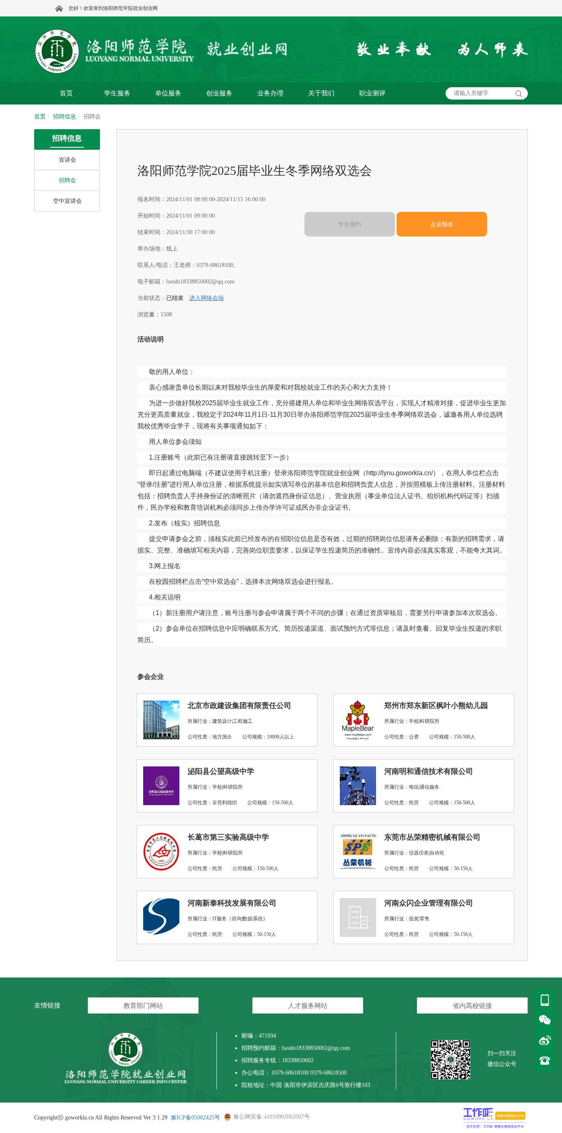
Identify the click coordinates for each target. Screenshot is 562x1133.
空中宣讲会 (67, 201)
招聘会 (67, 180)
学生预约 (349, 224)
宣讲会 (67, 160)
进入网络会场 (206, 298)
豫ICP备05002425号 (195, 1117)
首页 (40, 117)
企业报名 (441, 224)
